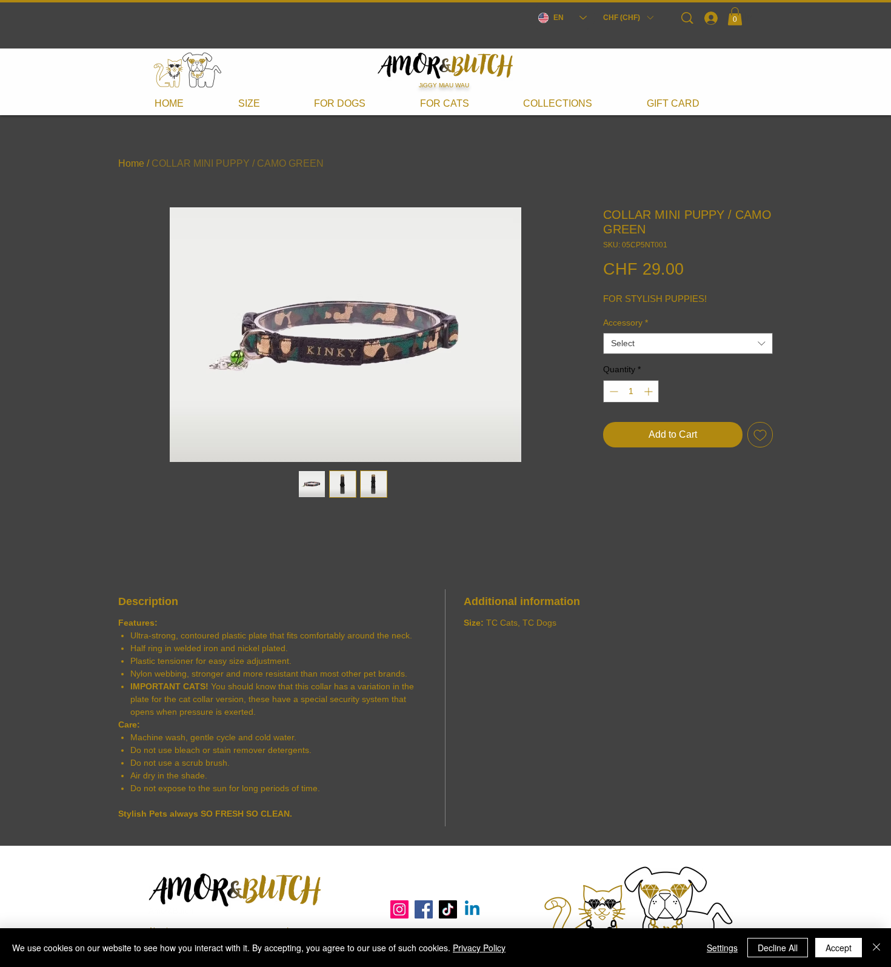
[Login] (710, 17)
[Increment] (649, 391)
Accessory (625, 322)
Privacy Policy (479, 948)
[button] (628, 17)
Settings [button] (722, 948)
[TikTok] (448, 909)
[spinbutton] (631, 391)
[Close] (876, 947)
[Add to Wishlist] (760, 434)
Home (131, 163)
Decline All (778, 948)
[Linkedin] (472, 909)
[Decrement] (612, 391)
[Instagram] (399, 909)
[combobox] (688, 343)
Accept (839, 948)
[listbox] (628, 17)
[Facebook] (424, 909)
